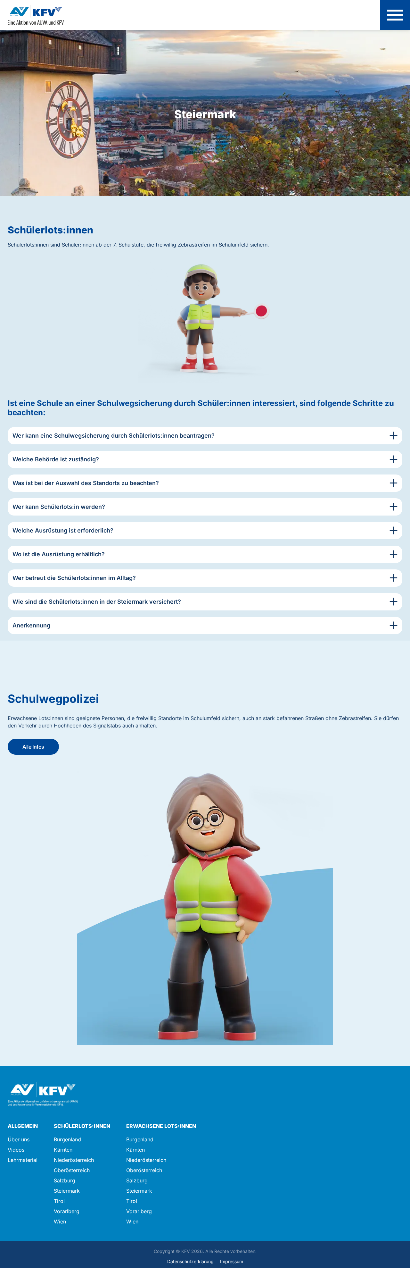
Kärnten (63, 1149)
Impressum (231, 1261)
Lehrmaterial (22, 1160)
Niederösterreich (74, 1160)
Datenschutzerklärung (190, 1261)
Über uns (18, 1139)
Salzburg (64, 1180)
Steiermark (67, 1191)
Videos (16, 1149)
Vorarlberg (66, 1211)
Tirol (59, 1201)
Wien (60, 1221)
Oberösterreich (72, 1170)
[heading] (205, 436)
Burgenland (67, 1139)
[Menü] (395, 15)
